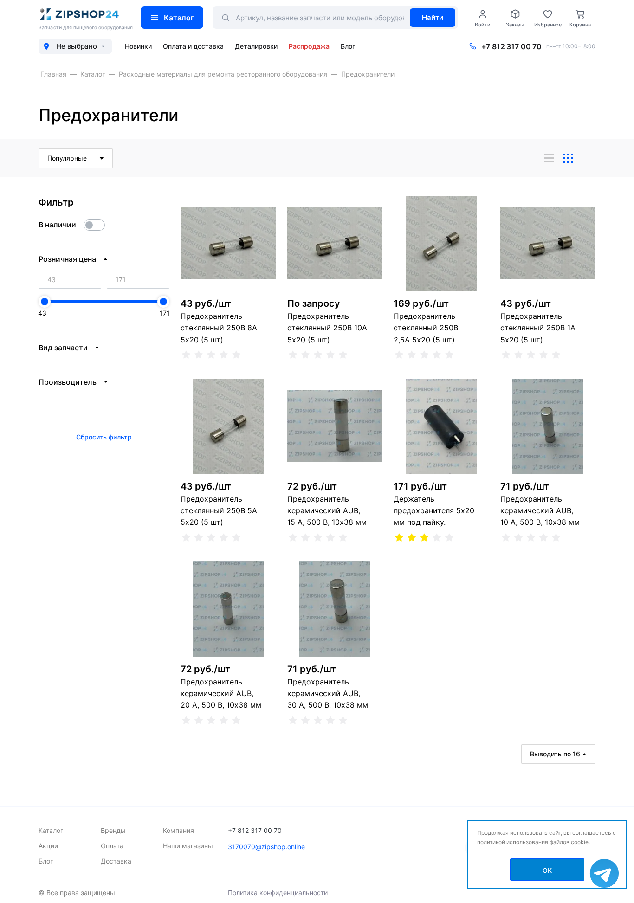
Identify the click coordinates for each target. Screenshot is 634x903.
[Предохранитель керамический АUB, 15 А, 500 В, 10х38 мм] (335, 426)
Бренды (113, 830)
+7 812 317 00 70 (511, 46)
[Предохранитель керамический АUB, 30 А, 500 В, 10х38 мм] (335, 609)
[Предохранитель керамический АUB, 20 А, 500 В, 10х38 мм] (228, 609)
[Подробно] (587, 158)
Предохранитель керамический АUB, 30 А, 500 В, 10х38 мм (327, 693)
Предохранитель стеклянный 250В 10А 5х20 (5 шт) (327, 327)
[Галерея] (568, 158)
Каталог (179, 17)
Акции (48, 846)
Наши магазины (188, 846)
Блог (348, 46)
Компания (178, 830)
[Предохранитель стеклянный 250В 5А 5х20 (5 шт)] (228, 426)
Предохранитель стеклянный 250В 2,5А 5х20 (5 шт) (426, 327)
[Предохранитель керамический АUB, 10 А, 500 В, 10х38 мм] (548, 426)
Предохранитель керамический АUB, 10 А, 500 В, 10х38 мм (540, 510)
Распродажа (309, 46)
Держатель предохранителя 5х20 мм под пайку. (434, 510)
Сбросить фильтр (104, 437)
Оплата (112, 846)
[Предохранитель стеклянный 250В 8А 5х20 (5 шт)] (228, 243)
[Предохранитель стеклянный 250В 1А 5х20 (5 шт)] (548, 243)
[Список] (549, 158)
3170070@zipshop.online (266, 847)
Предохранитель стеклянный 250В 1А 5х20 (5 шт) (538, 327)
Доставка (116, 861)
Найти (432, 17)
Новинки (138, 46)
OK (547, 870)
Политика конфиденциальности (278, 893)
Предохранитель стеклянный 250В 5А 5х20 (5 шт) (219, 510)
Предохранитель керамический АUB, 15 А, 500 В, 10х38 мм (327, 510)
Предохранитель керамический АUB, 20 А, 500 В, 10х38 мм (221, 693)
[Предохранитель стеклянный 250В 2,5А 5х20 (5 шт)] (441, 243)
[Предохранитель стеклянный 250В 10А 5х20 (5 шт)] (335, 243)
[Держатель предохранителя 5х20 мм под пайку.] (441, 426)
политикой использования (512, 841)
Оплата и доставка (193, 46)
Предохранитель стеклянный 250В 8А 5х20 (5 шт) (219, 327)
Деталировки (256, 46)
